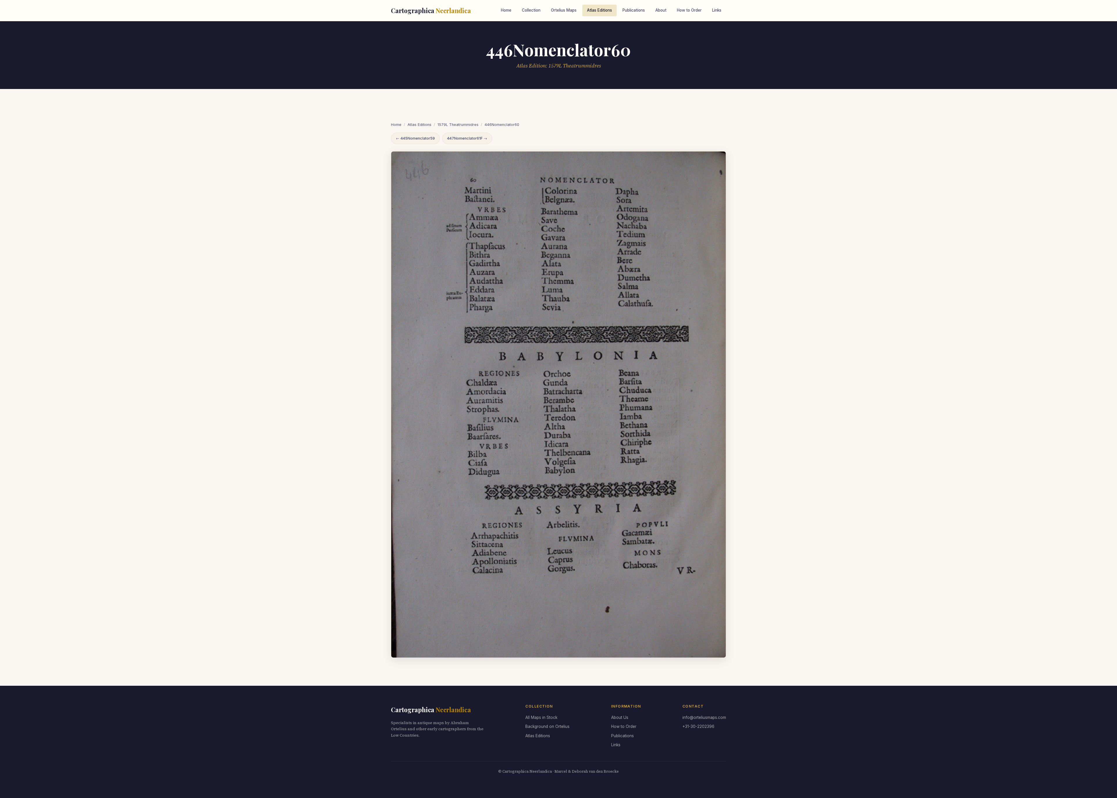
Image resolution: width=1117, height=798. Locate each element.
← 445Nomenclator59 (415, 138)
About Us (619, 717)
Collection (531, 10)
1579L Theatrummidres (458, 124)
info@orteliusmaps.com (704, 717)
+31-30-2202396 (698, 726)
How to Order (689, 10)
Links (716, 10)
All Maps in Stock (541, 717)
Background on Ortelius (547, 726)
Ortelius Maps (564, 10)
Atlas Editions (599, 10)
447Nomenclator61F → (467, 138)
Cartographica (431, 10)
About (660, 10)
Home (506, 10)
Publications (633, 10)
